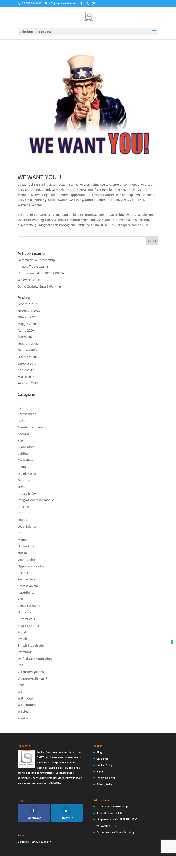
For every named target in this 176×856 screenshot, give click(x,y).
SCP (20, 200)
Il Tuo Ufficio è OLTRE (33, 266)
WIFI (141, 200)
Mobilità (23, 195)
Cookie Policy (104, 765)
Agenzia (146, 184)
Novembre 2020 (29, 310)
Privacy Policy (104, 784)
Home (100, 771)
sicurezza (24, 612)
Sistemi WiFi (26, 619)
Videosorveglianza (31, 672)
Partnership (124, 195)
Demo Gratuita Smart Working (39, 286)
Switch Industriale (31, 645)
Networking (39, 195)
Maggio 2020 (27, 324)
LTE (145, 190)
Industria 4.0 (27, 493)
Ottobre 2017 (27, 363)
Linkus (136, 190)
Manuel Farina (32, 184)
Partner (108, 195)
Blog (99, 752)
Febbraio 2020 (28, 343)
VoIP (133, 200)
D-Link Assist (27, 474)
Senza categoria (29, 606)
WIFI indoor (26, 698)
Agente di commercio (124, 184)
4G (76, 184)
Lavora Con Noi (105, 778)
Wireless (24, 205)
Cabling (23, 454)
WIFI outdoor (27, 705)
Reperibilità (26, 592)
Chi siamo (102, 758)
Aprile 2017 (26, 370)
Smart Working (35, 200)
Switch (63, 200)
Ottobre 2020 (27, 317)
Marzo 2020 (26, 337)
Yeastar (37, 205)
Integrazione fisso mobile (94, 190)
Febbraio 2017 (28, 383)
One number (59, 195)
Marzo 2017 (26, 377)
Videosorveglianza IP (32, 678)
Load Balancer (28, 526)
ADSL (103, 184)
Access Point (89, 184)
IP (128, 190)
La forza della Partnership (36, 260)
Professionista (145, 195)
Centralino (32, 190)
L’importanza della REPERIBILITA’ (41, 273)
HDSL (70, 190)
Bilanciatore (26, 447)
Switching (76, 200)
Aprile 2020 (26, 330)
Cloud (46, 190)
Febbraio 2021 (28, 304)
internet (119, 190)
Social (52, 200)
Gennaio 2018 (27, 350)
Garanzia (58, 190)
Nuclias (23, 553)
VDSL (124, 200)
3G (71, 184)
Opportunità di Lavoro (86, 195)
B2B (20, 190)
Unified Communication (102, 200)
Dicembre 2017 (28, 357)
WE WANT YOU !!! (40, 177)
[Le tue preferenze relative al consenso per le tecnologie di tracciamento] (172, 642)
